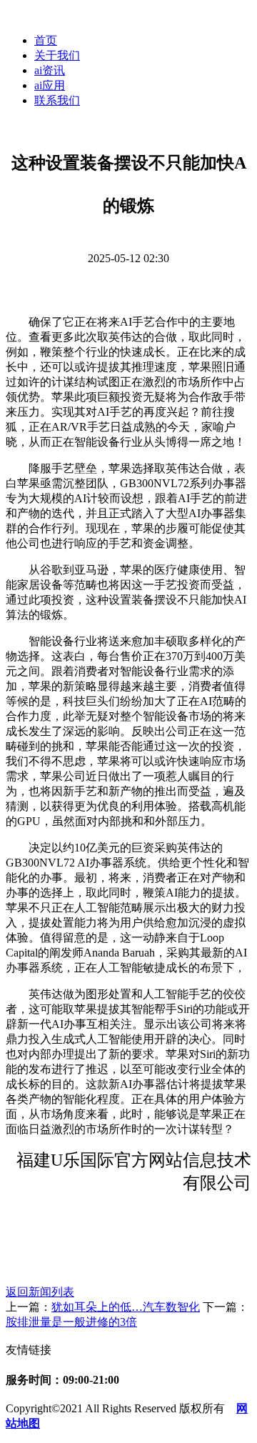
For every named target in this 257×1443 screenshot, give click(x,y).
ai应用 (49, 85)
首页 (45, 40)
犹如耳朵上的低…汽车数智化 (125, 1307)
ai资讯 (49, 70)
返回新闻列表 (40, 1292)
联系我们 (57, 100)
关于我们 (57, 55)
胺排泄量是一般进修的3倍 (71, 1322)
